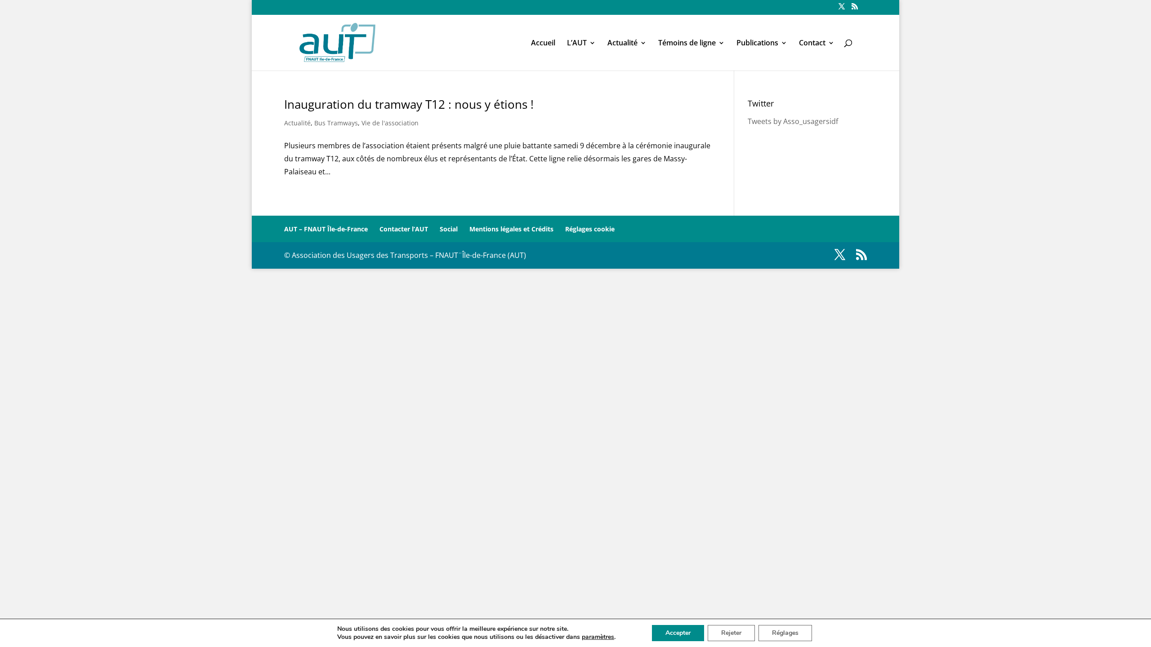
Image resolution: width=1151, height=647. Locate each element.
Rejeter (731, 633)
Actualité (622, 44)
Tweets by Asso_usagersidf (793, 121)
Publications (757, 44)
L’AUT (577, 44)
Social (449, 229)
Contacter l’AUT (403, 229)
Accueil (543, 44)
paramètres (598, 637)
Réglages (785, 633)
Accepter (678, 633)
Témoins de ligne (687, 44)
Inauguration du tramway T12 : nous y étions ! (409, 104)
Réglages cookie (590, 229)
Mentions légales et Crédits (511, 229)
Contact (812, 44)
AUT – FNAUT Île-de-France (326, 229)
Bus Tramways (336, 123)
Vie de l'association (390, 123)
